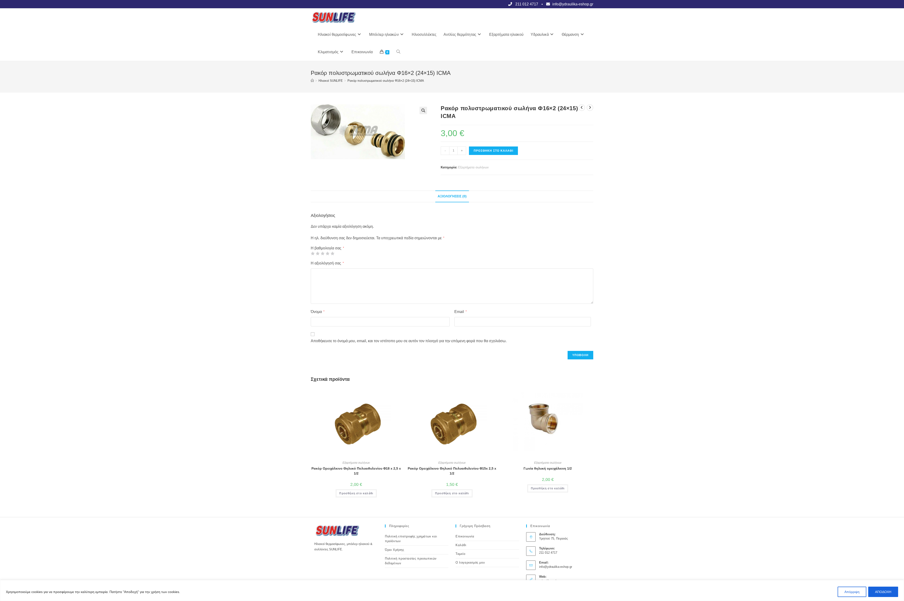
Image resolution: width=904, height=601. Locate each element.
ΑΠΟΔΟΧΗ (883, 592)
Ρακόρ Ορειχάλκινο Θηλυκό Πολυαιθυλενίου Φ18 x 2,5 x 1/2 (356, 471)
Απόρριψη (852, 592)
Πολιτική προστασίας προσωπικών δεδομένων (411, 561)
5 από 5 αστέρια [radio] (332, 253)
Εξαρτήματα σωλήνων (473, 167)
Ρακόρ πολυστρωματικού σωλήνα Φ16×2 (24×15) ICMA (385, 80)
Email (460, 312)
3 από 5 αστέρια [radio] (322, 253)
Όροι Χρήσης (394, 550)
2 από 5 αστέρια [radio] (317, 253)
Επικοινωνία (465, 536)
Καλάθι (461, 545)
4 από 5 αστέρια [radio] (327, 253)
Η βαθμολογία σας (327, 248)
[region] (452, 590)
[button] (423, 110)
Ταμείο (460, 554)
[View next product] (590, 107)
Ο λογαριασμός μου (470, 562)
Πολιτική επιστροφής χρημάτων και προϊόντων (411, 539)
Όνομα (317, 312)
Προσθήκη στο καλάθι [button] (356, 493)
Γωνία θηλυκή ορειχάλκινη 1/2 (548, 468)
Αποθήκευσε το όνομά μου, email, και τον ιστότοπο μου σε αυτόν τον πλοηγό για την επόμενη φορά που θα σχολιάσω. (409, 341)
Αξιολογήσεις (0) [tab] (452, 196)
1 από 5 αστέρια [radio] (313, 253)
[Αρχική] (312, 80)
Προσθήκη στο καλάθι (493, 150)
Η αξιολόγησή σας (327, 263)
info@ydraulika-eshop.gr (555, 567)
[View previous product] (581, 107)
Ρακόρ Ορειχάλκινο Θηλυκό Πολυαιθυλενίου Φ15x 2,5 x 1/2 (452, 471)
